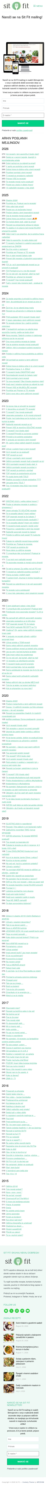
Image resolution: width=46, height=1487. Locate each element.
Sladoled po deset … (15, 1226)
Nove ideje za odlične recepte (18, 550)
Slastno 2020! (12, 701)
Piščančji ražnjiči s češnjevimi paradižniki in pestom (28, 1336)
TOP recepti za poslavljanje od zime (21, 473)
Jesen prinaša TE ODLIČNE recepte (21, 510)
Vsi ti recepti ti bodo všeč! (16, 725)
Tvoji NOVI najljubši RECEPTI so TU (21, 627)
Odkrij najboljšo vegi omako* (18, 1109)
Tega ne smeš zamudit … (16, 934)
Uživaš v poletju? (13, 866)
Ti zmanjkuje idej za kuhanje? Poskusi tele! (24, 608)
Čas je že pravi (12, 1017)
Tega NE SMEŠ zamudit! (16, 900)
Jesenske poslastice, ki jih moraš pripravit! (23, 415)
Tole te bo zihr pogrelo (15, 989)
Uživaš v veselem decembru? (18, 922)
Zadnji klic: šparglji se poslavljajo (20, 875)
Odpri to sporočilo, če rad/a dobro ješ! (21, 240)
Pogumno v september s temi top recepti (23, 528)
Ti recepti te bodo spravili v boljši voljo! (22, 525)
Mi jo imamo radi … (14, 1026)
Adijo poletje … (12, 1029)
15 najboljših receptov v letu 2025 (20, 187)
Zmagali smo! (11, 980)
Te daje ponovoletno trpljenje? (18, 903)
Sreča (8, 1207)
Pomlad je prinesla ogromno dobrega (21, 977)
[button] (38, 5)
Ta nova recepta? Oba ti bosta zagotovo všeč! (25, 381)
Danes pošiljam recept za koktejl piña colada (24, 648)
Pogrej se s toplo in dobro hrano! (19, 184)
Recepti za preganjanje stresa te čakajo (22, 224)
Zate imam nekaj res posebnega (19, 654)
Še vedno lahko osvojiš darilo (18, 1143)
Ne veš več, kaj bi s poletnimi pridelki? (22, 863)
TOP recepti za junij (14, 455)
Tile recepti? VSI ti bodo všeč (18, 756)
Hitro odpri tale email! (15, 206)
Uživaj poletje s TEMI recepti (18, 642)
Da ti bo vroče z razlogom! (17, 249)
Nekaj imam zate (13, 968)
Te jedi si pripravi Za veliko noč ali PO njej (23, 568)
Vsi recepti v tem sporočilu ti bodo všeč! (22, 154)
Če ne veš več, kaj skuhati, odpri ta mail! (23, 273)
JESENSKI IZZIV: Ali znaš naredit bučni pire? (25, 931)
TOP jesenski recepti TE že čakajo (20, 624)
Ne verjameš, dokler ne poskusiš (19, 1164)
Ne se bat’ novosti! (13, 1195)
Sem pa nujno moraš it (15, 1066)
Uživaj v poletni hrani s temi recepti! (21, 448)
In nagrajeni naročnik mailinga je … (21, 1115)
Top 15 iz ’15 (11, 1173)
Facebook (30, 1293)
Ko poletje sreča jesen (15, 1210)
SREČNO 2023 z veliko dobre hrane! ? (22, 501)
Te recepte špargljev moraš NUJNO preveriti (24, 885)
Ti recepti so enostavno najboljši (19, 175)
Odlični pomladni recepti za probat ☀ (21, 467)
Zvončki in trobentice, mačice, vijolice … (22, 1155)
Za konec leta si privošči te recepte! (20, 406)
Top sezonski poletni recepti (17, 753)
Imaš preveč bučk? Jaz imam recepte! (21, 952)
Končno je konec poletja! (16, 860)
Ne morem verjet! (13, 961)
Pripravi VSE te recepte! (16, 178)
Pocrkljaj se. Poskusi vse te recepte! (21, 203)
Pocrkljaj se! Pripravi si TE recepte (20, 252)
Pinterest (7, 1296)
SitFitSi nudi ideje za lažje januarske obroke (24, 805)
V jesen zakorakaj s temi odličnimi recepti (23, 320)
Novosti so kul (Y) (13, 1133)
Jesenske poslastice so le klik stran (20, 621)
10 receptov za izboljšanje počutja (20, 660)
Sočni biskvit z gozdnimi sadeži (29, 1322)
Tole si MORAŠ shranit (15, 964)
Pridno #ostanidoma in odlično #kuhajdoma (24, 780)
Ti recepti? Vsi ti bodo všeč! (17, 430)
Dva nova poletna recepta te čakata (21, 341)
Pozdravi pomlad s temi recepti (19, 172)
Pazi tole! (10, 1118)
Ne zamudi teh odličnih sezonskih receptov (24, 618)
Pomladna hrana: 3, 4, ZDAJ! (18, 369)
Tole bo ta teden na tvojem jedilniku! (21, 685)
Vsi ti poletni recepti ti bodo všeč (19, 759)
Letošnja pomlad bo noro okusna (19, 891)
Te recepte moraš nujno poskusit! (19, 181)
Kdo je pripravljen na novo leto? (19, 688)
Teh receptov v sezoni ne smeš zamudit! (22, 728)
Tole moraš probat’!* (14, 1189)
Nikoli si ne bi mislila (14, 995)
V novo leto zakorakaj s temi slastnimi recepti (25, 593)
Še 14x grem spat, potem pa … (19, 1124)
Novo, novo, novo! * (14, 1192)
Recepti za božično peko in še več (20, 1011)
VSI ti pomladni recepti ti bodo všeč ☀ (21, 464)
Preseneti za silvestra (15, 1091)
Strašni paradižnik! (14, 1229)
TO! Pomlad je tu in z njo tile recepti (21, 270)
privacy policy (31, 1478)
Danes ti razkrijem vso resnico (18, 1047)
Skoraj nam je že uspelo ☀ (17, 1072)
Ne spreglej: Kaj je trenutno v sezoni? (21, 878)
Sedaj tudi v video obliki (16, 1112)
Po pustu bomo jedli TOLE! (17, 476)
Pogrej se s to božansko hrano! (19, 209)
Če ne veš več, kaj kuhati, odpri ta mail (22, 657)
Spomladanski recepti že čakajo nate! (21, 375)
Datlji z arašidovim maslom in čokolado (28, 1386)
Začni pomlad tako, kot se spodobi (20, 667)
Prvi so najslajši (12, 1136)
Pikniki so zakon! (13, 1232)
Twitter (25, 1296)
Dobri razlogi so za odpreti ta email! (21, 163)
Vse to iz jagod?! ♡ (14, 1140)
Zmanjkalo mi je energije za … (18, 992)
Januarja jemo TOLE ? (15, 482)
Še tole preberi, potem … (16, 1044)
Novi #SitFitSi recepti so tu (17, 943)
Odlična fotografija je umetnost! (19, 1223)
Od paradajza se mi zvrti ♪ (17, 1050)
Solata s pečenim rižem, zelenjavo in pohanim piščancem (26, 1361)
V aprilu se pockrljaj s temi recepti (20, 166)
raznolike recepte (18, 1281)
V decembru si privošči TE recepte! (20, 409)
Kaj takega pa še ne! (14, 1103)
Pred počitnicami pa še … (16, 1121)
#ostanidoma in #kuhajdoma (18, 783)
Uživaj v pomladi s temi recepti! (19, 458)
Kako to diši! (11, 1149)
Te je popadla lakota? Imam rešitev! (21, 513)
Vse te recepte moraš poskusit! (19, 215)
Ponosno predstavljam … (16, 1158)
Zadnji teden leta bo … (15, 1094)
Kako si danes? (12, 1075)
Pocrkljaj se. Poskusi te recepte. (19, 544)
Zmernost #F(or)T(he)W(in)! (17, 1198)
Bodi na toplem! (12, 986)
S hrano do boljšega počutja (17, 1201)
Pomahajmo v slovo (14, 946)
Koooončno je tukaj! (14, 958)
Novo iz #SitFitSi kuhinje (16, 928)
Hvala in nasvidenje (14, 1035)
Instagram (16, 1296)
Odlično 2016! (12, 1186)
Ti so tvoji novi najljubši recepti (19, 559)
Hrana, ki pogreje (13, 1204)
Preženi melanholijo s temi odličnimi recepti (24, 704)
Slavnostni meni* (13, 1008)
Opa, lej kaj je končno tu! (16, 1152)
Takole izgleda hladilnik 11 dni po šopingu (23, 1127)
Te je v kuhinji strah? (14, 1235)
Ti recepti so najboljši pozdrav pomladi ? (23, 571)
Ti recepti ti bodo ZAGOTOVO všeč (20, 372)
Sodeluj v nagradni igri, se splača (20, 1054)
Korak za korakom (13, 1216)
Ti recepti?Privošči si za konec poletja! (22, 433)
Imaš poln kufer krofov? (15, 894)
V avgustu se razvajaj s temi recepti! (21, 439)
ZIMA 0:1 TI (11, 1078)
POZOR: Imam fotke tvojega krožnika (21, 1063)
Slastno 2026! (12, 200)
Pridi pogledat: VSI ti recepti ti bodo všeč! (23, 317)
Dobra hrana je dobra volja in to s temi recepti (25, 366)
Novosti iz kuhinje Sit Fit (16, 1130)
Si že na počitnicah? (14, 955)
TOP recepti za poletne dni (17, 547)
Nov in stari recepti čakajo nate (19, 255)
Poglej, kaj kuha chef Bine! (17, 1060)
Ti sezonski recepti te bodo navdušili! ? (22, 519)
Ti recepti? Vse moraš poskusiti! (19, 279)
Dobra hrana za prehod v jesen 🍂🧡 (21, 218)
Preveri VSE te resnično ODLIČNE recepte (24, 427)
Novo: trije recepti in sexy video (19, 1069)
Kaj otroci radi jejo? (14, 1219)
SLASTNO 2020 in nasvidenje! (19, 823)
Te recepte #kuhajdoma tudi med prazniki (23, 777)
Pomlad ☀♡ (11, 888)
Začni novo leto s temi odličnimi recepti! (22, 393)
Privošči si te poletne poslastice (19, 436)
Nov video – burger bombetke (18, 1097)
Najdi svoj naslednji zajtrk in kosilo (20, 897)
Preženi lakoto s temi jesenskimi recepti (22, 212)
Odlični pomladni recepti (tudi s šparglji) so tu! (25, 461)
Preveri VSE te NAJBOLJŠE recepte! (21, 387)
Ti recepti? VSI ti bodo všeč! (17, 774)
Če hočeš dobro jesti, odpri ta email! (21, 221)
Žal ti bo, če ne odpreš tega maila (20, 307)
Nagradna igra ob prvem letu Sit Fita (21, 1146)
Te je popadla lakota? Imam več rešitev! (22, 522)
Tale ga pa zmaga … (14, 983)
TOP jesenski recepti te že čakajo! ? (21, 516)
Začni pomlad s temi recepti (17, 378)
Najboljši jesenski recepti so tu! (19, 424)
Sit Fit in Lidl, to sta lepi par (17, 1161)
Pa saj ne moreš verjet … (16, 1032)
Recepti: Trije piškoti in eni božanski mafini (24, 826)
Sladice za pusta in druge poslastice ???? (23, 479)
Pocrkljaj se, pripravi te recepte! (19, 276)
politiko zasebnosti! (25, 130)
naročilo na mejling (11, 1288)
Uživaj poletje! (12, 949)
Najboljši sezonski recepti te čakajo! (21, 532)
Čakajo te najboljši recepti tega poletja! (22, 541)
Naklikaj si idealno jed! (15, 1106)
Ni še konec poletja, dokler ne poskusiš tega (24, 737)
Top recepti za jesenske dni (17, 842)
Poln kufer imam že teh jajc (17, 1057)
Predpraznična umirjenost (16, 1100)
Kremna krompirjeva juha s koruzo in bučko (27, 1348)
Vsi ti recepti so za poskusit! (17, 452)
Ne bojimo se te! (13, 1014)
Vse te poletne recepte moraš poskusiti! (22, 344)
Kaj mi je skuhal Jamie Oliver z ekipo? (22, 857)
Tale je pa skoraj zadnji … (17, 925)
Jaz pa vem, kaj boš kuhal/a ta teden (21, 651)
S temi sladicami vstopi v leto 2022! (20, 605)
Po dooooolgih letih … (15, 1023)
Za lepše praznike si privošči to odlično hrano (25, 298)
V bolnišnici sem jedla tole (17, 1170)
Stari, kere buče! (13, 1167)
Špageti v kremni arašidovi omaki (27, 1374)
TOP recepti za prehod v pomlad (19, 470)
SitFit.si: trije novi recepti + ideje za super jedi (25, 881)
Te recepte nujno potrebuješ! (18, 590)
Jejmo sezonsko (13, 1213)
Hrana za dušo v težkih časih (18, 574)
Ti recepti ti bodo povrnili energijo (20, 663)
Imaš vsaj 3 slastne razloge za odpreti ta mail (24, 384)
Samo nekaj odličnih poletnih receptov (22, 645)
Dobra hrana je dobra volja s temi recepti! (23, 169)
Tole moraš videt (13, 1020)
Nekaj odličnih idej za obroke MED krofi (22, 682)
